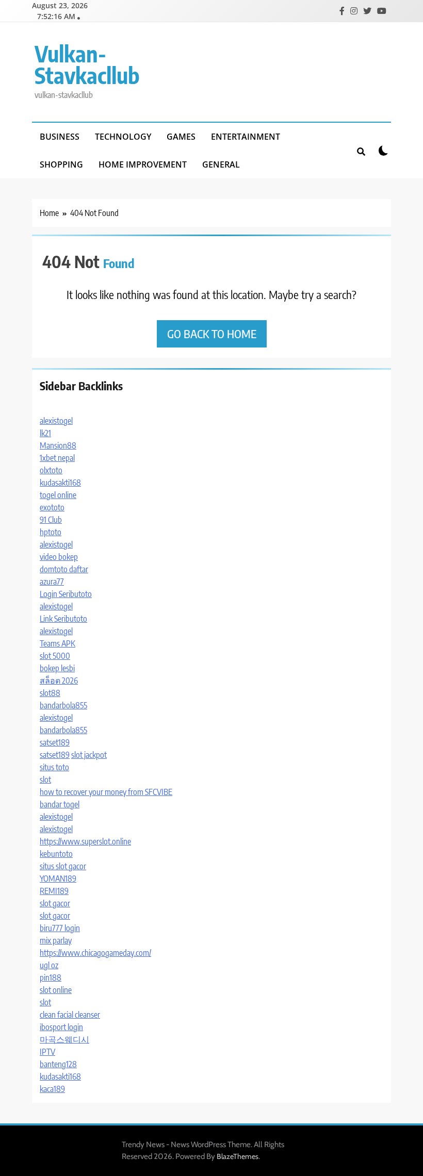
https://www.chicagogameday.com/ (95, 953)
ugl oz (49, 965)
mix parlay (56, 940)
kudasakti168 (60, 482)
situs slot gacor (63, 866)
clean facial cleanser (70, 1014)
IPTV (47, 1052)
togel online (58, 495)
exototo (52, 507)
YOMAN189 (58, 878)
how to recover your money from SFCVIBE (106, 792)
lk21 (45, 433)
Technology (123, 136)
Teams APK (57, 643)
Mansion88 (58, 445)
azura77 (52, 581)
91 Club (51, 520)
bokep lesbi (57, 668)
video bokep (59, 557)
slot (45, 779)
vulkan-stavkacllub (87, 64)
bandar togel (59, 804)
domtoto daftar (64, 569)
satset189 (55, 742)
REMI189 (54, 891)
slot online (56, 990)
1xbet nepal (57, 458)
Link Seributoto (63, 619)
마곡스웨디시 (64, 1039)
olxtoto (51, 470)
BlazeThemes (237, 1156)
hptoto (50, 532)
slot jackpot (89, 755)
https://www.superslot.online (85, 841)
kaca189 (52, 1089)
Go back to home (211, 333)
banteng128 (58, 1064)
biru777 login (60, 928)
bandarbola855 (63, 705)
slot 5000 (55, 656)
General (221, 164)
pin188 (50, 977)
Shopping (61, 164)
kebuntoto (56, 854)
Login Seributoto (66, 594)
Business (59, 136)
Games (181, 136)
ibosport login (61, 1027)
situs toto (54, 767)
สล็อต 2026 (59, 680)
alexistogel (56, 421)
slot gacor (55, 903)
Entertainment (245, 136)
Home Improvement (143, 164)
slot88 (50, 693)
